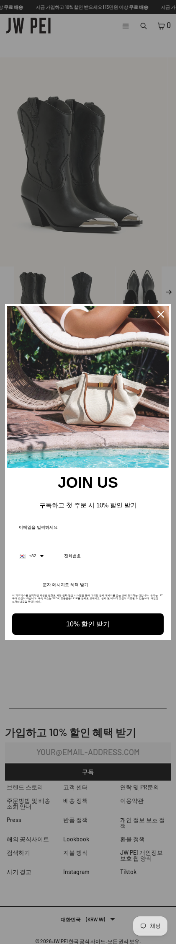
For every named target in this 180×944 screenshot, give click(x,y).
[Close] (161, 314)
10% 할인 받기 (88, 624)
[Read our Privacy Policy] (161, 598)
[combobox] (31, 556)
